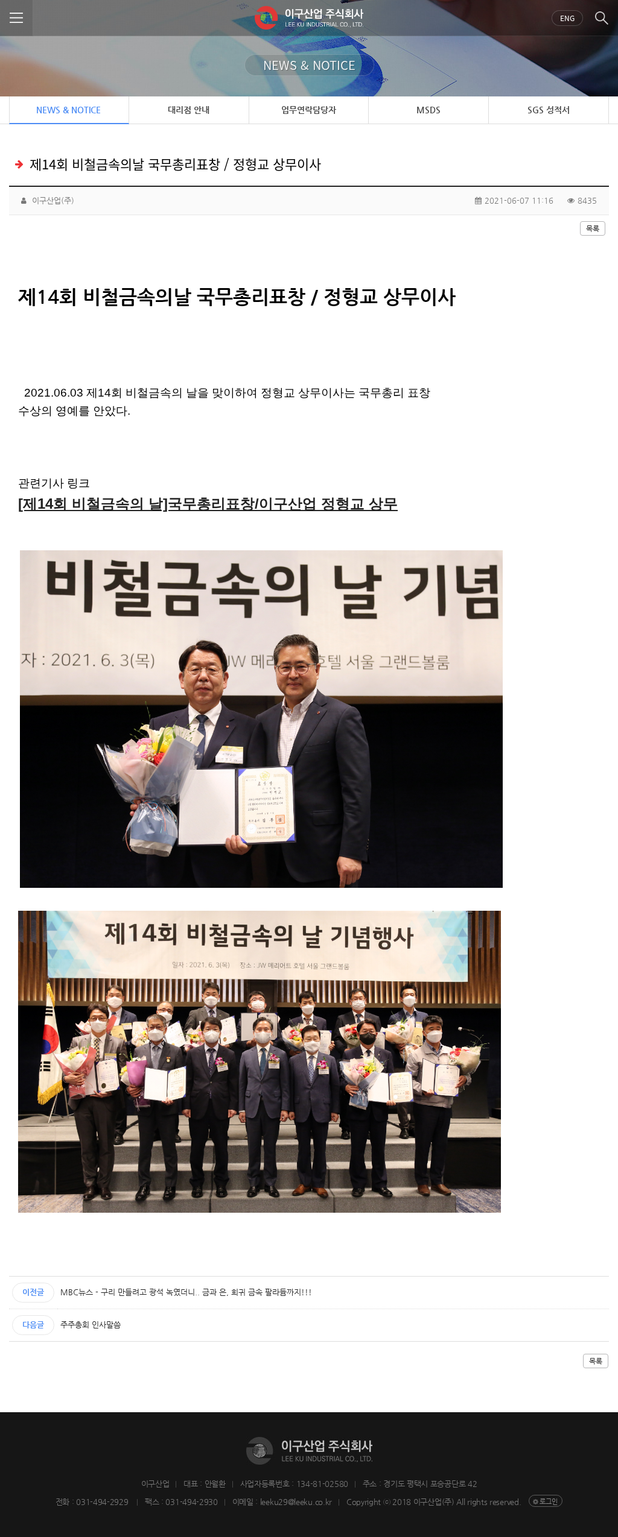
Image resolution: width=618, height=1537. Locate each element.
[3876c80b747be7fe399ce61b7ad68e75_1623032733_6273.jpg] (261, 719)
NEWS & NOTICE (68, 110)
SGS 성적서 (548, 110)
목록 (592, 228)
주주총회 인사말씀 (90, 1324)
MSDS (428, 110)
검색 (601, 18)
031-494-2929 (103, 1501)
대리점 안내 (188, 110)
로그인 (549, 1502)
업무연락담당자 (308, 110)
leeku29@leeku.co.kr (296, 1501)
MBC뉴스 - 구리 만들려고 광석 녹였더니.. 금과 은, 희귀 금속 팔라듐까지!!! (186, 1292)
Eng (567, 18)
